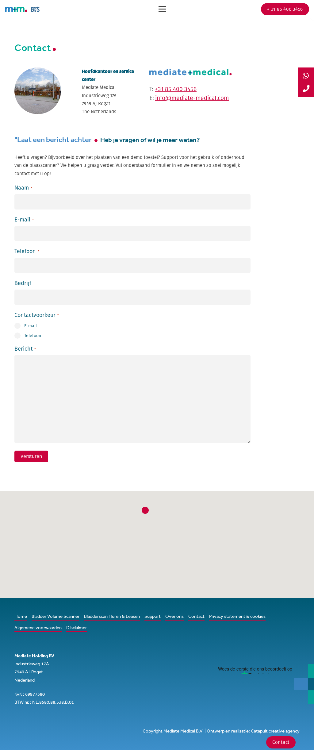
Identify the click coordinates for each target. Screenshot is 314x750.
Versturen (31, 456)
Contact (196, 616)
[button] (145, 510)
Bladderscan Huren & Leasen (112, 616)
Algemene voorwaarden (38, 627)
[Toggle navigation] (162, 9)
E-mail (30, 326)
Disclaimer (76, 627)
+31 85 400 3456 (176, 89)
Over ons (174, 616)
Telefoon (32, 336)
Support (152, 616)
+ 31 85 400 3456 (285, 9)
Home (20, 616)
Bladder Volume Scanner (55, 616)
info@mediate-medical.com (192, 98)
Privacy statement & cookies (237, 616)
